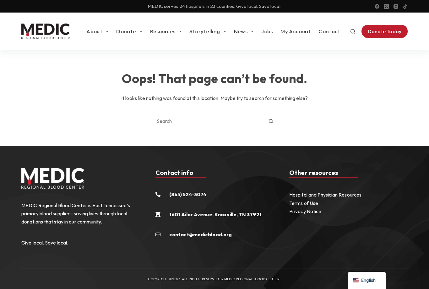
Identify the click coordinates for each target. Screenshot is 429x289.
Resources (163, 31)
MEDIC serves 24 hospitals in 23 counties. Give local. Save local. (214, 6)
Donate (126, 31)
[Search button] (271, 121)
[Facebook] (377, 6)
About (94, 31)
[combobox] (208, 121)
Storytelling (204, 31)
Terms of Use (303, 203)
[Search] (352, 31)
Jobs (267, 31)
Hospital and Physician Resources (325, 195)
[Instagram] (396, 6)
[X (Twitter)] (386, 6)
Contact (329, 31)
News (240, 31)
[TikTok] (405, 6)
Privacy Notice (305, 211)
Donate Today (384, 31)
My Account (295, 31)
